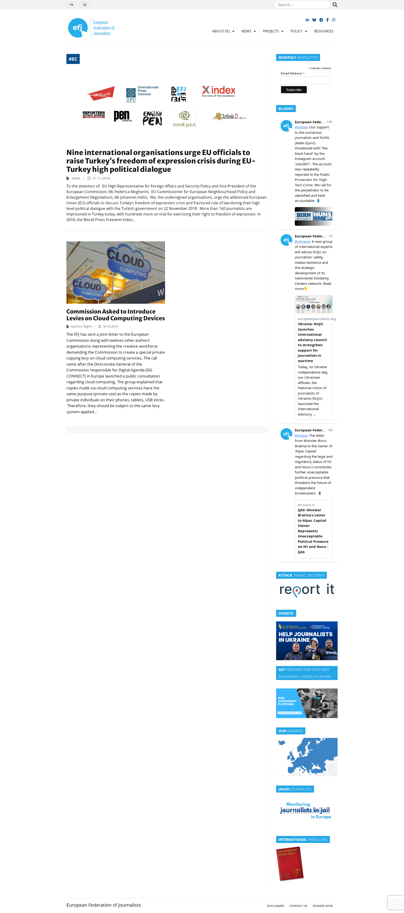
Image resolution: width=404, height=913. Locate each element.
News (246, 31)
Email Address (293, 73)
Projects (271, 31)
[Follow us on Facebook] (327, 19)
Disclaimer (275, 906)
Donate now (323, 906)
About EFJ (221, 31)
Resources (323, 31)
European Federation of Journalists (103, 905)
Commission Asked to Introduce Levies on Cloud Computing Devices (115, 315)
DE (85, 5)
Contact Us (298, 906)
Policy (296, 31)
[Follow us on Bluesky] (314, 19)
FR (71, 5)
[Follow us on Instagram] (333, 19)
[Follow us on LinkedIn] (307, 19)
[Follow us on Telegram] (321, 19)
